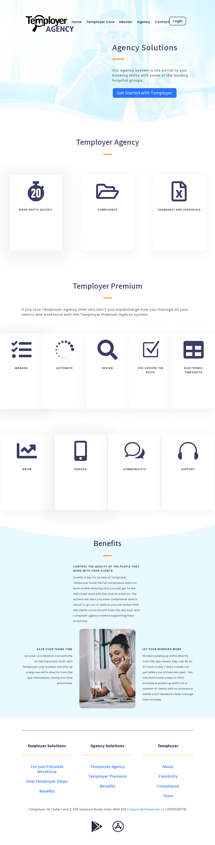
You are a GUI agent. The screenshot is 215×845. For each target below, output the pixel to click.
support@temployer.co (146, 809)
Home (77, 22)
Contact (162, 22)
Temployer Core (100, 22)
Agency (143, 22)
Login (177, 21)
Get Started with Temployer (144, 93)
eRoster (125, 22)
